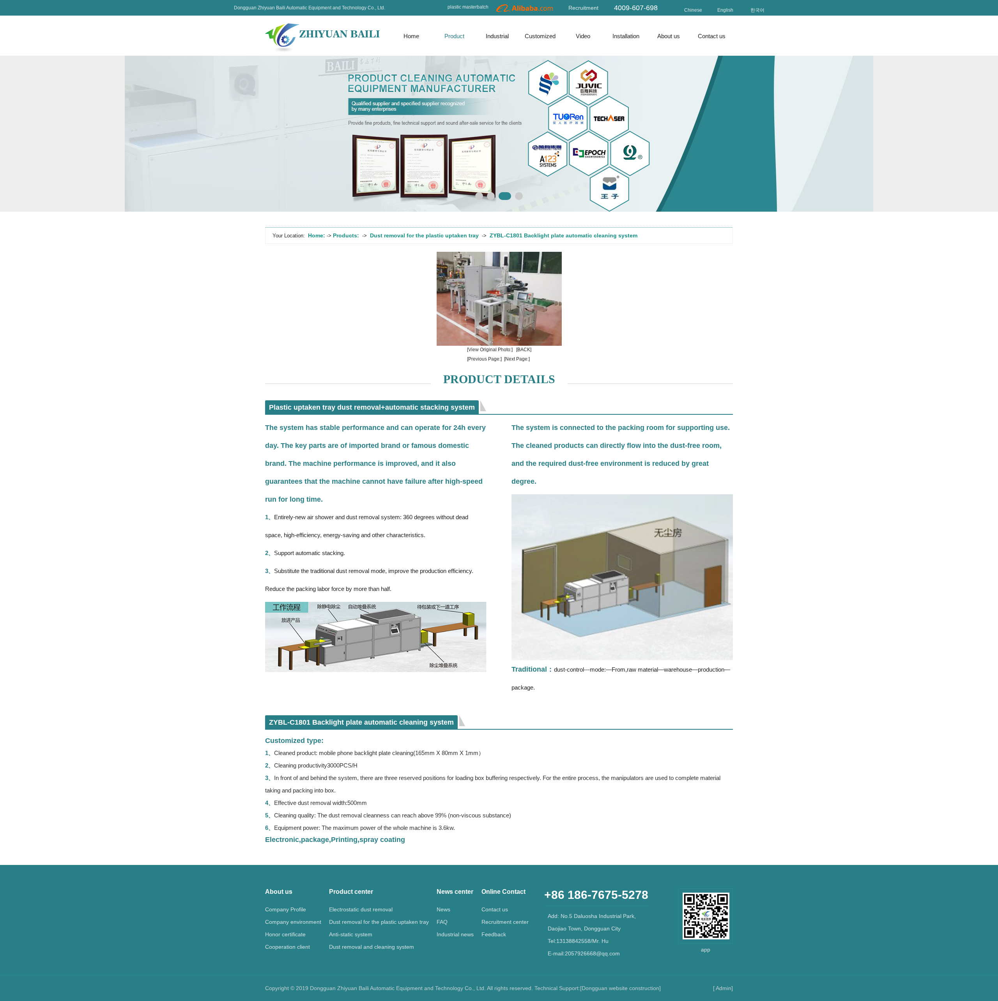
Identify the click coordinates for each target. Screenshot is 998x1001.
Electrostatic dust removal (361, 909)
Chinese (693, 10)
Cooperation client (287, 947)
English (725, 10)
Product (454, 36)
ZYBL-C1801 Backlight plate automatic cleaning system (563, 235)
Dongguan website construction (620, 988)
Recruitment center (505, 922)
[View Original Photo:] (490, 349)
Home (411, 36)
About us (668, 36)
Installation (625, 36)
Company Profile (285, 909)
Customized (540, 36)
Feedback (493, 934)
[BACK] (523, 349)
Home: (316, 235)
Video (583, 36)
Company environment (293, 922)
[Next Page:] (517, 359)
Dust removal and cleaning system (371, 947)
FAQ (442, 922)
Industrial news (455, 934)
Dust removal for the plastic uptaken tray (424, 235)
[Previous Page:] (484, 359)
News (443, 909)
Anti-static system (350, 934)
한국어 (757, 10)
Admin (723, 988)
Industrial (497, 36)
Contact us (711, 36)
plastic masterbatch (468, 7)
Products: (346, 235)
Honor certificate (285, 934)
